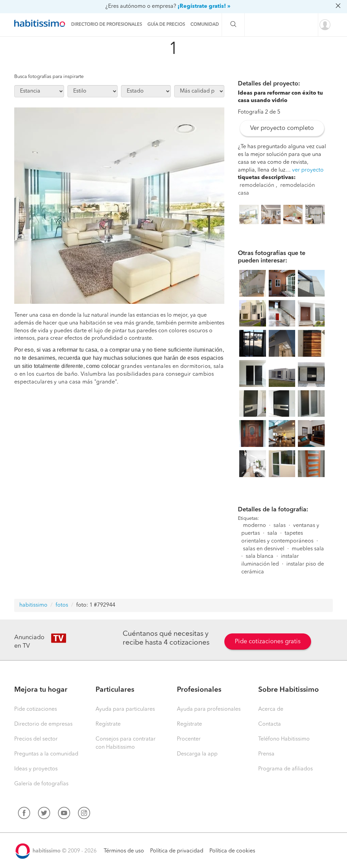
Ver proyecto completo (282, 128)
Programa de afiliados (285, 769)
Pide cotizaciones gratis (268, 641)
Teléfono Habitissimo (284, 739)
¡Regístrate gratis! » (204, 6)
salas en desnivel (263, 549)
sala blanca (259, 556)
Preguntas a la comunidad (46, 754)
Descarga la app (197, 754)
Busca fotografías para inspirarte (49, 76)
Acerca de (270, 709)
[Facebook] (24, 814)
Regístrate (108, 724)
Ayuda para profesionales (209, 709)
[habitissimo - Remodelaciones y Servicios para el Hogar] (41, 23)
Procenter (189, 739)
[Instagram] (84, 814)
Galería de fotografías (41, 784)
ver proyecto (308, 170)
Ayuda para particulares (125, 709)
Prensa (266, 754)
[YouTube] (64, 814)
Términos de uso (124, 851)
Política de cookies (232, 851)
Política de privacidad (176, 851)
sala (272, 533)
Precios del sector (36, 739)
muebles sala (308, 549)
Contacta (269, 724)
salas (279, 525)
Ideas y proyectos (36, 769)
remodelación (257, 185)
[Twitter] (44, 814)
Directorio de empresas (43, 724)
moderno (254, 525)
